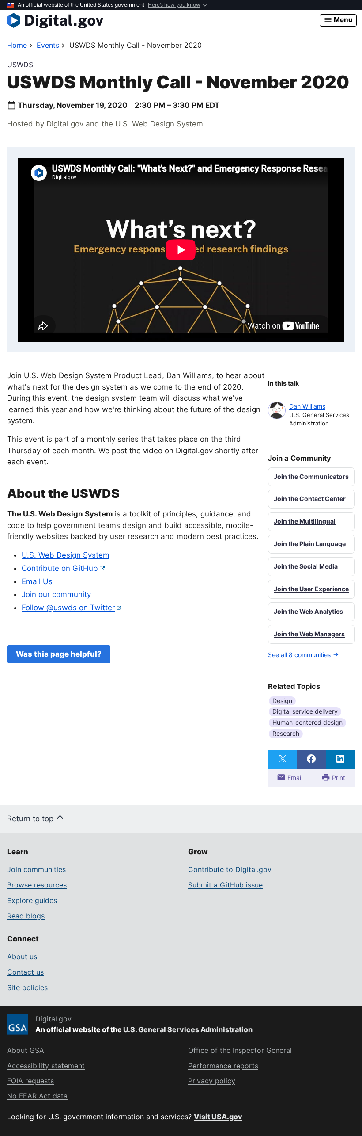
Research (285, 733)
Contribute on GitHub (60, 568)
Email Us (37, 581)
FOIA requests (30, 1080)
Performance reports (223, 1065)
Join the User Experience (311, 589)
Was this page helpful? (59, 654)
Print (337, 777)
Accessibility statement (46, 1065)
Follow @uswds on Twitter (68, 607)
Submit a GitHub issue (225, 884)
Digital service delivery (305, 711)
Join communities (36, 869)
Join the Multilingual (305, 521)
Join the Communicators (311, 476)
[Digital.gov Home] (163, 20)
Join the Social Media (306, 566)
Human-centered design (307, 722)
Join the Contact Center (310, 498)
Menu (342, 19)
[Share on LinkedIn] (340, 759)
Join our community (56, 594)
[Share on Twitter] (282, 759)
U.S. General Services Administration (188, 1029)
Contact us (25, 972)
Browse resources (37, 884)
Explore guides (32, 900)
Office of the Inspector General (240, 1050)
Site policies (27, 987)
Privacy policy (211, 1080)
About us (22, 956)
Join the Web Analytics (308, 611)
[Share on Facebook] (311, 759)
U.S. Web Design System (65, 555)
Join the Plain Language (310, 543)
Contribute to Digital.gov (230, 869)
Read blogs (26, 915)
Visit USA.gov (218, 1116)
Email (294, 777)
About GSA (25, 1050)
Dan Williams (307, 406)
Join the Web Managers (309, 634)
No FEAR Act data (37, 1095)
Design (282, 700)
